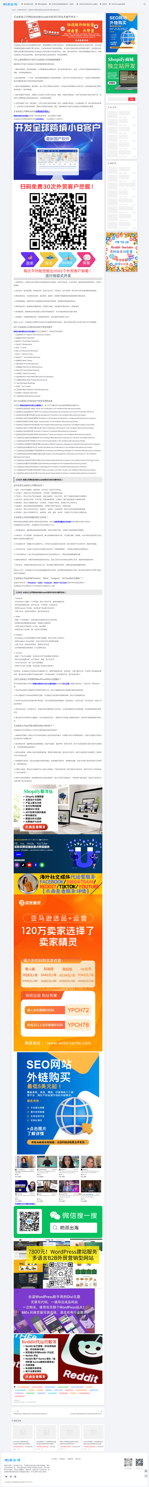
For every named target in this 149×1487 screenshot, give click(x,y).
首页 (14, 10)
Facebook (32, 582)
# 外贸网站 (40, 1390)
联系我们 (62, 1459)
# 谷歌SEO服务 (63, 1393)
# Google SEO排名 (37, 1387)
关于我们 (54, 1459)
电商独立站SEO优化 (43, 1446)
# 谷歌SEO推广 (41, 1393)
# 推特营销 (48, 1390)
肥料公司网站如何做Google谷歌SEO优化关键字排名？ (69, 1443)
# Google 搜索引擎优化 (77, 1387)
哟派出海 (17, 1482)
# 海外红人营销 (58, 1390)
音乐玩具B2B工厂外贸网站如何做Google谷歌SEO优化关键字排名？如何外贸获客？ (93, 1444)
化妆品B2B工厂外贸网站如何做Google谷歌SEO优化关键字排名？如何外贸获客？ (46, 1444)
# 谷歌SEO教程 (52, 1393)
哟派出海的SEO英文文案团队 (30, 405)
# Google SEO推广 (50, 1387)
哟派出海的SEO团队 (21, 116)
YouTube (62, 582)
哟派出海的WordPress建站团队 (44, 683)
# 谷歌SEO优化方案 (81, 1390)
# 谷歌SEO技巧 (19, 1393)
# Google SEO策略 (63, 1387)
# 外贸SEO (31, 1390)
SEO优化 (39, 119)
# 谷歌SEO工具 (94, 1390)
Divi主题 (66, 683)
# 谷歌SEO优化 (69, 1390)
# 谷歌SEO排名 (30, 1393)
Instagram (48, 582)
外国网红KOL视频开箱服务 (25, 1204)
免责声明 (70, 1459)
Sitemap (78, 1459)
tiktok (56, 582)
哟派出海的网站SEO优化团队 (24, 331)
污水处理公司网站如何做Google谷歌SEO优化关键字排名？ (22, 1444)
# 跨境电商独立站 (20, 1396)
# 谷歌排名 (73, 1393)
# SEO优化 (89, 1387)
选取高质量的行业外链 (62, 521)
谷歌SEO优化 (42, 111)
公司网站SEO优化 (22, 10)
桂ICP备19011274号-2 (26, 1482)
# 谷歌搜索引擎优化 (84, 1393)
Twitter (40, 582)
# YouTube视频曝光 (20, 1390)
